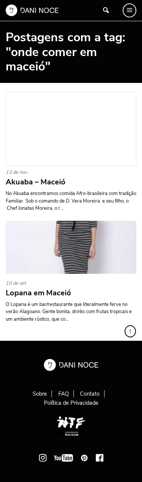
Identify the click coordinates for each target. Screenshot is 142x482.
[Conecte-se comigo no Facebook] (99, 458)
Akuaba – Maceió (36, 182)
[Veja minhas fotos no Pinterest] (84, 458)
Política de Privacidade (71, 403)
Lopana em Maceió (38, 293)
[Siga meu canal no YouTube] (63, 458)
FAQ (63, 394)
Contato (90, 394)
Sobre (40, 394)
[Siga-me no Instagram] (43, 458)
